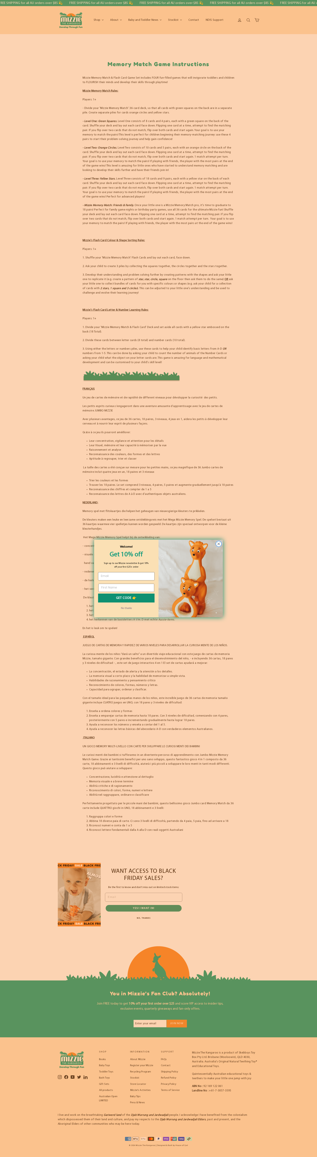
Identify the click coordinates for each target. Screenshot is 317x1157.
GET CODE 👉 (126, 598)
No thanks (126, 608)
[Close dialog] (219, 544)
